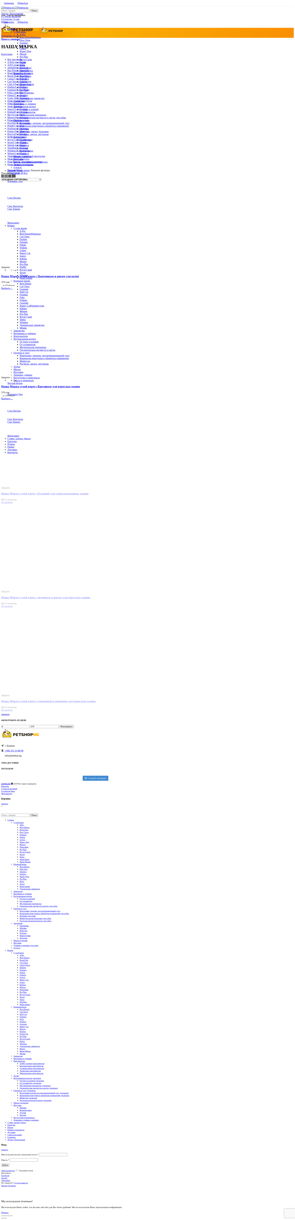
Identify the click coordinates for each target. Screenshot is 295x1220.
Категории (6, 54)
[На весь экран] (8, 1215)
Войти (5, 1165)
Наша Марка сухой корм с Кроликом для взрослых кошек (40, 386)
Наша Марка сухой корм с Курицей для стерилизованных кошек (45, 493)
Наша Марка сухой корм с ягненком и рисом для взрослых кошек (45, 597)
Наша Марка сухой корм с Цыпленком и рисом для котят (40, 276)
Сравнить (11, 1137)
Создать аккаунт (21, 1183)
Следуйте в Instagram (97, 778)
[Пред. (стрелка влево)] (2, 1218)
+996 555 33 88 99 (13, 750)
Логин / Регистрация (16, 1140)
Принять (5, 1212)
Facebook (5, 1175)
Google (4, 1178)
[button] (2, 806)
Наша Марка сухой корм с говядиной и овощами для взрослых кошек (48, 701)
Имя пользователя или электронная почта (19, 1154)
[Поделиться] (5, 1215)
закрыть (5, 714)
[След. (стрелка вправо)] (5, 1218)
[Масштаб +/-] (11, 1215)
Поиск (34, 11)
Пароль (5, 1160)
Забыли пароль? (8, 1170)
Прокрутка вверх (8, 1185)
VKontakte (5, 1180)
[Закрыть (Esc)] (2, 1215)
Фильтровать (67, 726)
